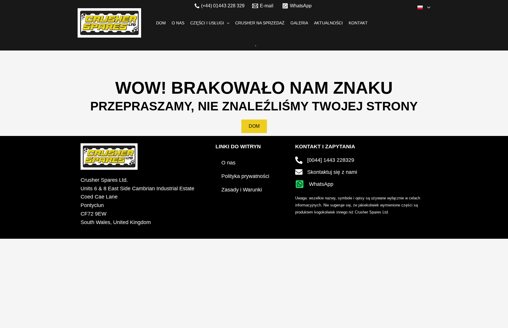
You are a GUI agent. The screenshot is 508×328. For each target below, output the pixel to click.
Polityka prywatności (245, 176)
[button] (427, 7)
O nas (228, 163)
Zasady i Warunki (241, 190)
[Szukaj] (249, 43)
